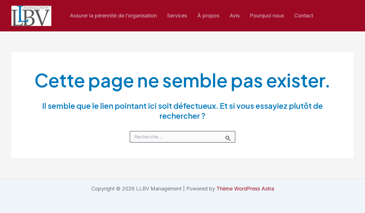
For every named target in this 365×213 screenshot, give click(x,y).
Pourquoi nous (267, 16)
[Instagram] (326, 16)
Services (177, 16)
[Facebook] (338, 16)
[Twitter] (351, 16)
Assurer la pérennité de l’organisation (113, 16)
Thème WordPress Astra (245, 189)
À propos (208, 16)
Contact (303, 16)
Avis (235, 16)
